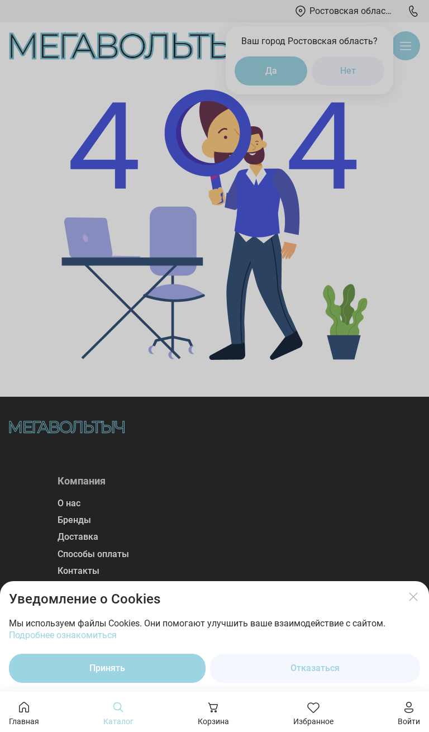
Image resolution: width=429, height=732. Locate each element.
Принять (107, 668)
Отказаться (315, 668)
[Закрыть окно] (413, 596)
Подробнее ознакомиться (63, 635)
